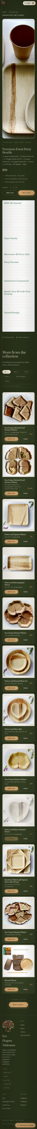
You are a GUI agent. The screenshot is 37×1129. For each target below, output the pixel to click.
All (6, 372)
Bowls (27, 372)
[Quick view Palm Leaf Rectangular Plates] (18, 563)
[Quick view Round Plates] (18, 961)
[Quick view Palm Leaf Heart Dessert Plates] (18, 810)
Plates (17, 372)
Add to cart (10, 193)
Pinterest (23, 1105)
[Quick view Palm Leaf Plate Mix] (18, 710)
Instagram (24, 1098)
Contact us (5, 1105)
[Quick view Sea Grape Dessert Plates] (18, 613)
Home (4, 12)
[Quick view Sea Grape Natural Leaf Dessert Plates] (18, 408)
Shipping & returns (8, 1101)
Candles (7, 381)
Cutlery (7, 376)
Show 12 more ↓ (18, 1005)
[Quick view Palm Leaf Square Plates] (18, 515)
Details (26, 439)
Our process (6, 1108)
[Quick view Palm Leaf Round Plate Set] (18, 662)
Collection (13, 12)
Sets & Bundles (21, 376)
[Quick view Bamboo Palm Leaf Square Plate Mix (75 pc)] (18, 860)
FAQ (3, 1098)
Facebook (24, 1101)
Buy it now (26, 193)
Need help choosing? (26, 1125)
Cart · (30, 3)
